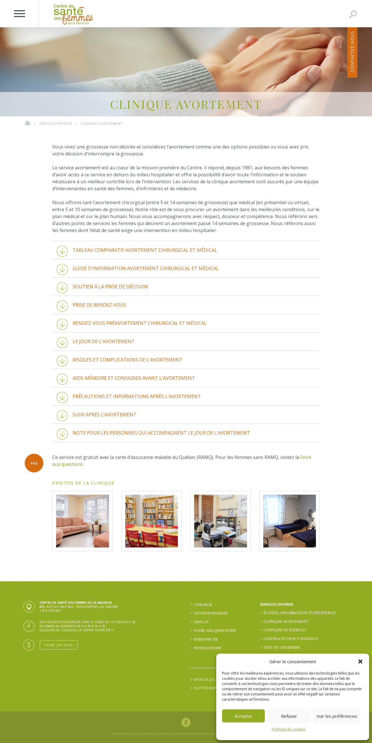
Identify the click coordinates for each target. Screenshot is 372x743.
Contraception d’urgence (291, 638)
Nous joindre (207, 647)
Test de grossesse (282, 647)
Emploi (201, 621)
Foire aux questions (215, 630)
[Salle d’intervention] (220, 521)
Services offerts (55, 124)
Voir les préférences (336, 716)
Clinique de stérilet (285, 629)
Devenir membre (211, 612)
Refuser (289, 716)
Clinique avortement (286, 621)
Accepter (244, 716)
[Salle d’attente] (82, 521)
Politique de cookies (288, 729)
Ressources (205, 639)
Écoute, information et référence (300, 612)
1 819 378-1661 (50, 611)
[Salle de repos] (290, 521)
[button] (360, 661)
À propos (203, 604)
